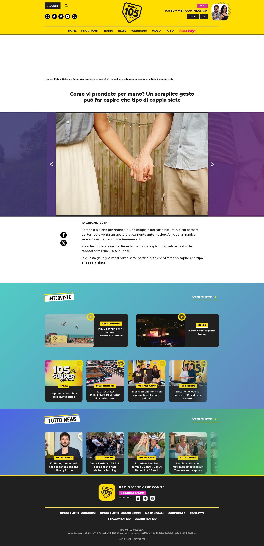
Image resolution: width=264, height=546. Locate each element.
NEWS (122, 30)
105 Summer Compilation (186, 10)
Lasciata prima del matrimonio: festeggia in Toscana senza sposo (188, 467)
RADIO (193, 16)
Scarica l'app (132, 493)
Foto (57, 79)
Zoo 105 (187, 31)
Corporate (176, 513)
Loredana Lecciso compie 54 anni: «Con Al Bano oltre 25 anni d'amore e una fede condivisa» (147, 467)
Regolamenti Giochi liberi (120, 513)
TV (203, 16)
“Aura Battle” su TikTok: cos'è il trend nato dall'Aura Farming (105, 467)
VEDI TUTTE (202, 297)
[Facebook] (63, 235)
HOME (72, 30)
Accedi (53, 5)
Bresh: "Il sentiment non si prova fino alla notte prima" (147, 395)
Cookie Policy (145, 519)
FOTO (169, 30)
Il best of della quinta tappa (201, 332)
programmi (90, 30)
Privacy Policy (119, 519)
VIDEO (156, 30)
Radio (108, 30)
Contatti (197, 513)
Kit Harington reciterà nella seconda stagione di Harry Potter (63, 467)
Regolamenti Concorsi (78, 513)
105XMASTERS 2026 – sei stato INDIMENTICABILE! (111, 332)
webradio (139, 30)
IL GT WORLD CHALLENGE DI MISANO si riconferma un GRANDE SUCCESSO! (105, 395)
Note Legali (154, 513)
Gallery (66, 79)
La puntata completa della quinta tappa (64, 395)
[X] (63, 243)
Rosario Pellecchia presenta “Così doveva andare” (188, 395)
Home (48, 79)
